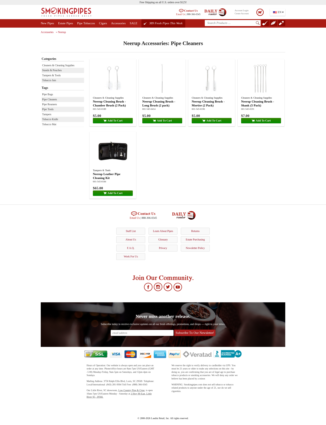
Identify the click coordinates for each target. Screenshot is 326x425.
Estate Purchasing (195, 239)
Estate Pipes (65, 23)
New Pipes (47, 23)
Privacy (163, 248)
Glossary (163, 239)
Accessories (118, 23)
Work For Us (131, 256)
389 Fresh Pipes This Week (166, 23)
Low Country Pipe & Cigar (131, 390)
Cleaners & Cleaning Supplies (108, 97)
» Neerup (61, 32)
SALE (133, 23)
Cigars (103, 23)
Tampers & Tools (101, 170)
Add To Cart (114, 120)
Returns (195, 231)
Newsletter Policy (195, 248)
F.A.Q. (130, 248)
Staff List (131, 231)
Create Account (242, 13)
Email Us (180, 14)
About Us (130, 239)
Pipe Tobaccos (86, 23)
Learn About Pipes (163, 231)
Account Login (242, 10)
